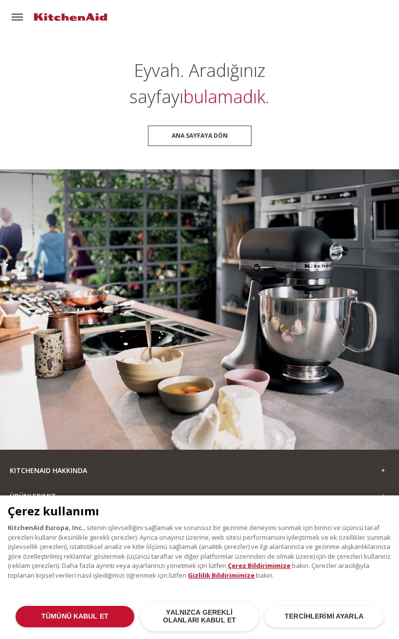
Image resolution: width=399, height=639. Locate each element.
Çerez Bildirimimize (259, 565)
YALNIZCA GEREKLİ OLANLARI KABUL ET (199, 616)
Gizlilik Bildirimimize (221, 575)
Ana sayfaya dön (200, 135)
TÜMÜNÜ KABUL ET (75, 616)
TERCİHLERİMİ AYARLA (324, 616)
